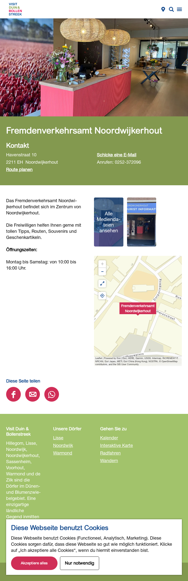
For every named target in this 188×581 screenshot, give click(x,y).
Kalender (109, 437)
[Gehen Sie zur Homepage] (15, 9)
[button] (138, 311)
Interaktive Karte (116, 445)
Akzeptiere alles (34, 563)
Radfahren (110, 453)
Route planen (19, 169)
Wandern (109, 460)
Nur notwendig (79, 563)
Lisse (58, 437)
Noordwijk (63, 445)
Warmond (62, 453)
